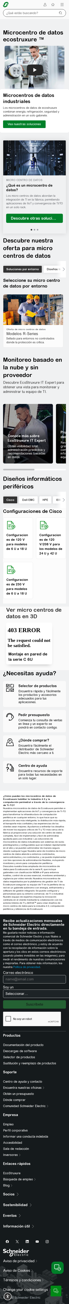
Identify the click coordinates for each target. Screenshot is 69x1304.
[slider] (34, 469)
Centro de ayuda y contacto (22, 1081)
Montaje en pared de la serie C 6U (27, 657)
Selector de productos (19, 1057)
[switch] (8, 1296)
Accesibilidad (12, 1142)
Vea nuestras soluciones (24, 124)
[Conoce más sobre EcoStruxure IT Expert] (28, 433)
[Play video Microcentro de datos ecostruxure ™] (35, 70)
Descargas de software (20, 1051)
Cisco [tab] (10, 499)
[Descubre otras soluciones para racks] (34, 218)
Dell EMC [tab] (28, 499)
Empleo (8, 1124)
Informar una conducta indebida (25, 1136)
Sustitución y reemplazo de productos (29, 1063)
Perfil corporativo (15, 1130)
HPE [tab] (45, 499)
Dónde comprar (14, 1100)
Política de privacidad (26, 967)
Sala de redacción (16, 1149)
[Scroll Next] (61, 269)
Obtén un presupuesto (18, 1094)
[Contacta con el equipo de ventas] (56, 1291)
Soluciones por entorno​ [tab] (22, 269)
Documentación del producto (23, 1045)
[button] (34, 158)
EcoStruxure (12, 1173)
